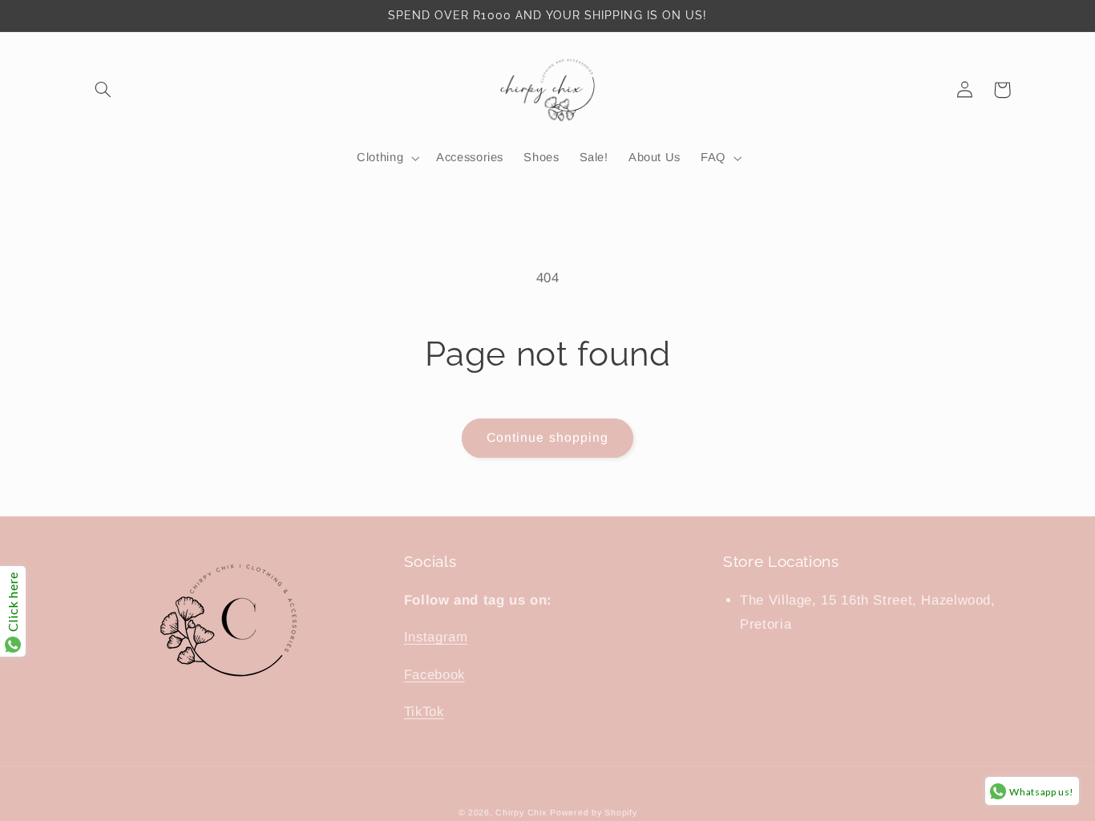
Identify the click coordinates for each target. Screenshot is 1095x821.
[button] (103, 89)
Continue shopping (547, 437)
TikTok (424, 711)
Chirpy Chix (520, 812)
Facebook (434, 674)
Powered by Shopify (593, 812)
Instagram (436, 637)
